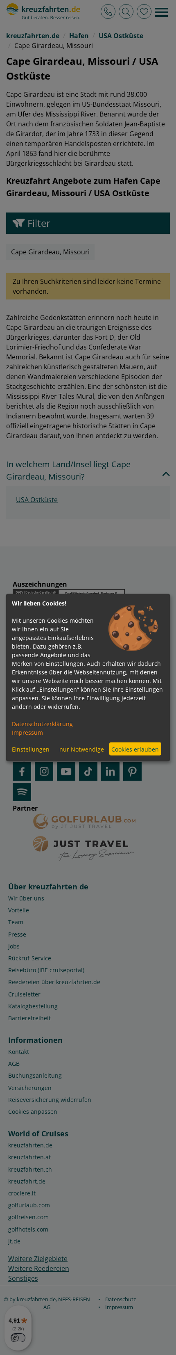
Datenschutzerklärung (42, 724)
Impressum (27, 732)
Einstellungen (31, 749)
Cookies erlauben (135, 749)
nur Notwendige (81, 749)
